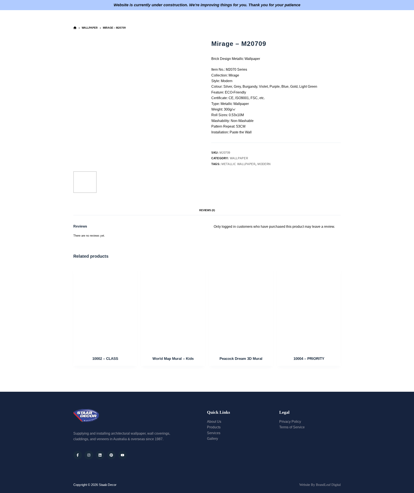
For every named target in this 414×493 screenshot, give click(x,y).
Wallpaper (239, 158)
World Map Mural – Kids (173, 359)
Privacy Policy (290, 421)
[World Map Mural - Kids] (173, 308)
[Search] (339, 18)
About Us (170, 18)
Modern (264, 164)
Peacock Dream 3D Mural (241, 359)
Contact (262, 18)
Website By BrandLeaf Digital (320, 485)
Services (193, 18)
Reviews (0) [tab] (207, 210)
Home (150, 18)
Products (216, 18)
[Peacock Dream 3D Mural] (241, 308)
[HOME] (75, 28)
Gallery (240, 18)
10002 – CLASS (105, 359)
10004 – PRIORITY (308, 359)
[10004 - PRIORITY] (309, 308)
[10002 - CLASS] (105, 308)
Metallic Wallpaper (238, 164)
